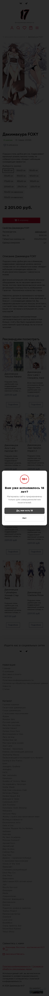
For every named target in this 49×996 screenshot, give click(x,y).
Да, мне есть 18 (24, 511)
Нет (24, 518)
